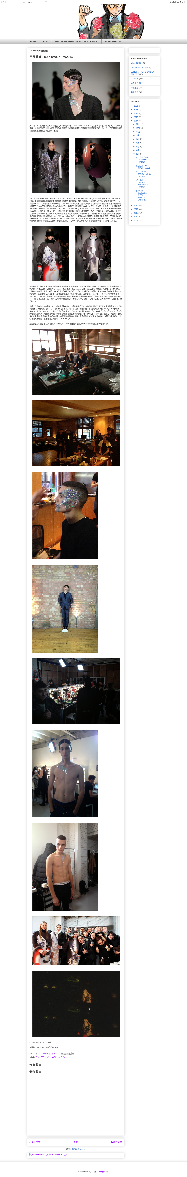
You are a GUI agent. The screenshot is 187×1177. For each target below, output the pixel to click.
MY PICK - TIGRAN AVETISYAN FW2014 (142, 183)
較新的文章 (34, 1142)
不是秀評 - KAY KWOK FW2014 (143, 166)
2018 (136, 109)
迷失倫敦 (134, 92)
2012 (136, 209)
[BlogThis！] (65, 1053)
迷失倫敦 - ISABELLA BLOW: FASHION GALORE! (141, 195)
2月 (138, 150)
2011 (136, 213)
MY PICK (61, 1057)
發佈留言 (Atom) (78, 1149)
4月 (138, 143)
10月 (138, 132)
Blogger (102, 1172)
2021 (136, 106)
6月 (138, 135)
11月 (138, 128)
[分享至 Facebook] (70, 1053)
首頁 (76, 1142)
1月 (138, 154)
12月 (138, 124)
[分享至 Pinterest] (72, 1053)
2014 (136, 121)
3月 (138, 146)
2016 (136, 113)
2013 (136, 205)
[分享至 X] (67, 1053)
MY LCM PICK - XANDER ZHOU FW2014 (143, 174)
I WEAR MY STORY (139, 67)
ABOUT (45, 41)
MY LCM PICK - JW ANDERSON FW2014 (143, 159)
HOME (33, 41)
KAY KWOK (51, 1057)
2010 (136, 217)
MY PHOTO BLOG (112, 41)
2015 (136, 117)
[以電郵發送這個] (62, 1053)
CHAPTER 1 (41, 1057)
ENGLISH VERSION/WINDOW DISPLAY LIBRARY (77, 41)
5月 (138, 139)
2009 (136, 220)
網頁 (56, 1047)
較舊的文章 (116, 1142)
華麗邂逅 (134, 88)
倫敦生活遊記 (136, 83)
